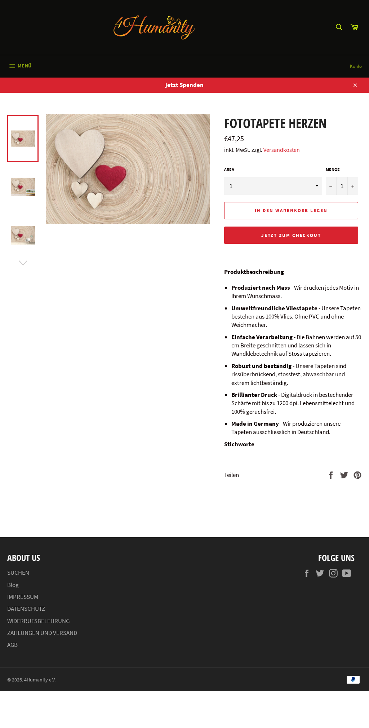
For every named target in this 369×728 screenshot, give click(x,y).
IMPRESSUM (22, 597)
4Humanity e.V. (39, 680)
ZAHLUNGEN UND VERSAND (42, 633)
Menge (333, 169)
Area (229, 169)
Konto (356, 66)
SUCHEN (18, 572)
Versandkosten (281, 149)
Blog (13, 585)
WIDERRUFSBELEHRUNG (38, 621)
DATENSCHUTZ (26, 609)
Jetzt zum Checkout (291, 235)
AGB (12, 645)
